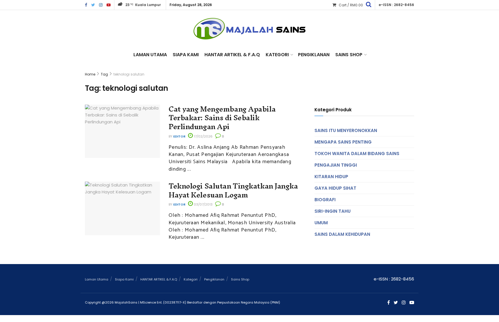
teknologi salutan (128, 74)
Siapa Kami (186, 54)
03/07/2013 (203, 204)
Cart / (351, 5)
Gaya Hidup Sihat (335, 188)
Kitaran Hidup (331, 177)
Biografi (325, 200)
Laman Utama (150, 54)
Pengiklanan (313, 54)
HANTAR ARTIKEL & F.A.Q (232, 54)
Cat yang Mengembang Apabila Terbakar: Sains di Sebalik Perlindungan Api (222, 118)
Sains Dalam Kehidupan (342, 234)
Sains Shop (348, 54)
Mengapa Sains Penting (343, 142)
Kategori (277, 54)
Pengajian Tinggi (335, 165)
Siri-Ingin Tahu (332, 211)
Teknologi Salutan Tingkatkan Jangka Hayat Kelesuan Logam (233, 190)
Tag (104, 74)
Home (90, 74)
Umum (321, 223)
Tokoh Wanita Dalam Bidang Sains (356, 153)
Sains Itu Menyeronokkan (345, 130)
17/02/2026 (203, 136)
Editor (179, 136)
